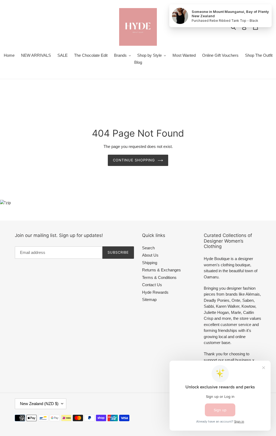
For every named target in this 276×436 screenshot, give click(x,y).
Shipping (149, 262)
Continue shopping (134, 160)
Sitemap (149, 299)
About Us (150, 255)
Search (148, 248)
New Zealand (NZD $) (39, 403)
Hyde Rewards (155, 292)
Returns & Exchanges (161, 270)
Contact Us (152, 284)
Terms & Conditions (159, 277)
